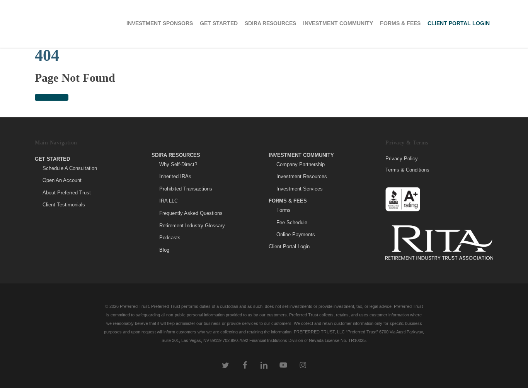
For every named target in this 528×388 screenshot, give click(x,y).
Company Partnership (300, 164)
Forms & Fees (288, 201)
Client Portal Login (289, 246)
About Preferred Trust (67, 193)
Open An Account (62, 180)
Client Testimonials (64, 205)
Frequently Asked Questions (191, 213)
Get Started (52, 159)
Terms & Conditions (407, 170)
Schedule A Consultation (70, 168)
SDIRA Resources (176, 155)
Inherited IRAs (175, 176)
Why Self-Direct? (178, 164)
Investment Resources (301, 176)
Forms (283, 210)
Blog (164, 250)
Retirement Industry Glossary (192, 225)
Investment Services (299, 189)
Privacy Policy (401, 158)
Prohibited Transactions (185, 189)
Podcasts (170, 237)
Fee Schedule (291, 222)
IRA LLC (168, 201)
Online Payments (295, 234)
